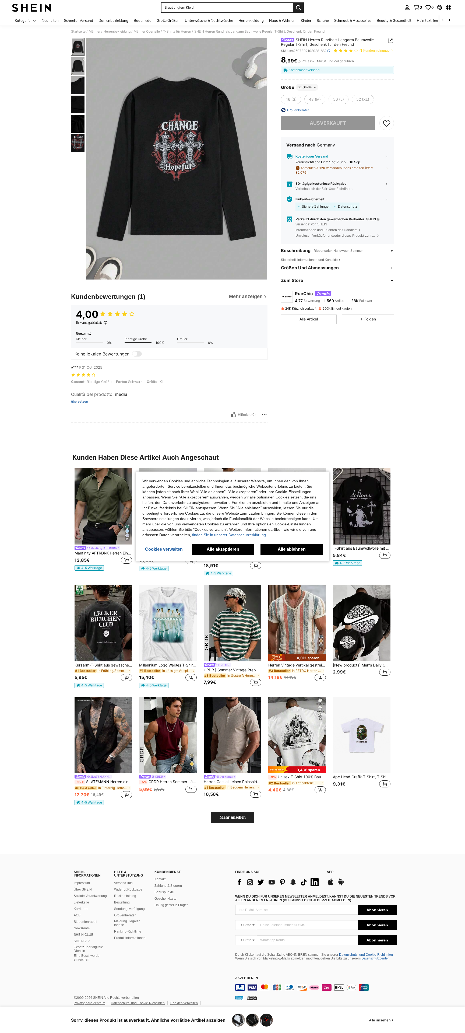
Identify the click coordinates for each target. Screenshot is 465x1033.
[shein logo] (31, 7)
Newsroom (82, 928)
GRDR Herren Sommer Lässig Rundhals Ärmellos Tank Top (168, 782)
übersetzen (79, 401)
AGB (77, 915)
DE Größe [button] (304, 87)
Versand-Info (123, 883)
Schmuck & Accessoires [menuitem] (352, 20)
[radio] (291, 99)
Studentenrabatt (85, 922)
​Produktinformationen (130, 938)
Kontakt (159, 879)
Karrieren (80, 909)
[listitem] (103, 519)
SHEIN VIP (82, 941)
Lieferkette (81, 902)
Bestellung (122, 902)
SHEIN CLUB (83, 935)
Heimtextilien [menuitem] (427, 20)
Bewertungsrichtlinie (89, 322)
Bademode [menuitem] (142, 20)
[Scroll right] (449, 20)
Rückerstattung (125, 896)
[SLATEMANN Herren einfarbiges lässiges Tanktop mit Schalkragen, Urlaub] (103, 735)
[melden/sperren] (264, 414)
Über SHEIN (83, 889)
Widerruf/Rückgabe (128, 889)
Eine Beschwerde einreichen (87, 957)
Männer (94, 31)
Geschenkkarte (165, 899)
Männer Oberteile (147, 31)
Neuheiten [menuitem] (50, 20)
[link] (417, 7)
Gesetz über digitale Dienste (88, 949)
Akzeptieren (246, 978)
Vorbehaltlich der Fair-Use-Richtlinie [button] (322, 189)
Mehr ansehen (233, 817)
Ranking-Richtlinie (127, 931)
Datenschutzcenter (375, 958)
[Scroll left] (443, 20)
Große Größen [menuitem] (168, 20)
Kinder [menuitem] (306, 20)
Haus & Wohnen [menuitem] (282, 20)
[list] (278, 882)
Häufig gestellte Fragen (171, 905)
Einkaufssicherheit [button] (310, 199)
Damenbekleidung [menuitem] (113, 20)
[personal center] (407, 7)
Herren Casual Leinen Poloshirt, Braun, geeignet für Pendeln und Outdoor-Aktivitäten (232, 782)
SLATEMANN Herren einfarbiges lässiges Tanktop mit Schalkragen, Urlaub (104, 782)
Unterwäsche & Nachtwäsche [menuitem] (209, 20)
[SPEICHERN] (386, 123)
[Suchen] (298, 7)
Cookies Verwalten (184, 1003)
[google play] (340, 885)
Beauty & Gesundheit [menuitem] (394, 20)
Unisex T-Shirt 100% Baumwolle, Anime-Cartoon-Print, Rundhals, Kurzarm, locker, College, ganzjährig (297, 777)
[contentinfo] (316, 987)
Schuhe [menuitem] (323, 20)
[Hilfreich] (233, 414)
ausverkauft (328, 123)
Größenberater (125, 915)
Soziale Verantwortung (90, 896)
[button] (439, 7)
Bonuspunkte (164, 892)
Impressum (82, 883)
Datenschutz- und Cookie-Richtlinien (366, 955)
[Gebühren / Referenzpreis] (299, 61)
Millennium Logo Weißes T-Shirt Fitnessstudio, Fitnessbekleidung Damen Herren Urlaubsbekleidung (168, 665)
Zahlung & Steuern (168, 886)
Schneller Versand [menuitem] (78, 20)
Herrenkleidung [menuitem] (251, 20)
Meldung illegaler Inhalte (127, 923)
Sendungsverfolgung (129, 909)
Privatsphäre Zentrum (89, 1003)
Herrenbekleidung (117, 31)
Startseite (78, 31)
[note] (89, 568)
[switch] (137, 354)
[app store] (330, 885)
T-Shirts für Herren (177, 31)
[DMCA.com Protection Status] (252, 998)
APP (330, 872)
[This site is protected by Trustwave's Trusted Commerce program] (239, 998)
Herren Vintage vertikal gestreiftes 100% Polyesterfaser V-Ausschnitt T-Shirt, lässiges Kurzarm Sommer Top (297, 665)
